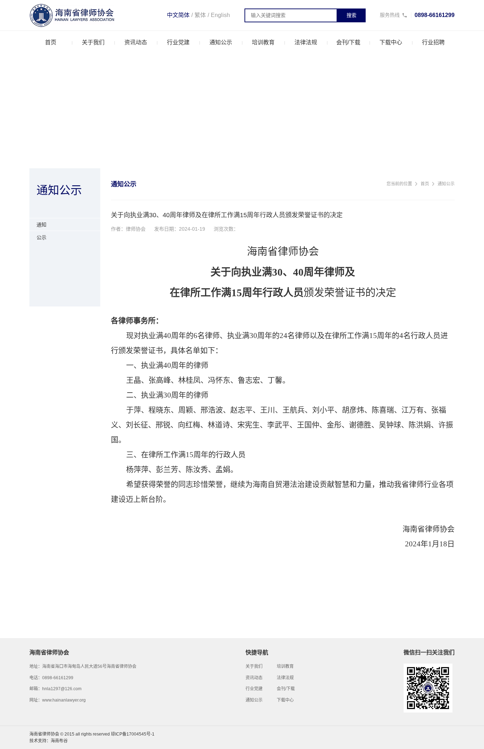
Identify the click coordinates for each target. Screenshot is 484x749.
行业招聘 (433, 42)
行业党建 (178, 42)
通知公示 (220, 42)
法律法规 (305, 42)
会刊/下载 (348, 42)
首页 (50, 42)
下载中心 (390, 42)
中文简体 (178, 15)
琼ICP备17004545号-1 (132, 734)
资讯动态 (135, 42)
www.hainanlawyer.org (64, 700)
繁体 (200, 15)
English (220, 15)
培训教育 (263, 42)
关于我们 (93, 42)
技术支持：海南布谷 (48, 740)
